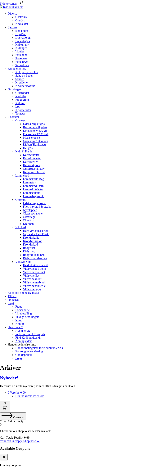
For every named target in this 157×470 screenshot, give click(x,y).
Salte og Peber (24, 75)
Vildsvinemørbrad (34, 282)
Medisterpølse (31, 137)
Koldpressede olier (26, 72)
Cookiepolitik (23, 354)
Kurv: (18, 320)
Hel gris (28, 148)
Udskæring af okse (34, 203)
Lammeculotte (31, 192)
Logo (18, 358)
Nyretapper (30, 210)
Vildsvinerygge (32, 289)
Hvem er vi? (15, 327)
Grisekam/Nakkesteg (35, 141)
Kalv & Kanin (24, 151)
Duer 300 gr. (23, 37)
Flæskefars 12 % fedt (35, 134)
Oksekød (20, 199)
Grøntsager (14, 89)
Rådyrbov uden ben (35, 258)
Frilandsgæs (22, 41)
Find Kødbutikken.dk (28, 337)
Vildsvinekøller (32, 279)
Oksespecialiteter (33, 213)
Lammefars (30, 182)
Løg (17, 106)
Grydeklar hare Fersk (36, 234)
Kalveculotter (31, 154)
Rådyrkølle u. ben (34, 254)
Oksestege (29, 217)
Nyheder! (13, 299)
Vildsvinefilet (31, 275)
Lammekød (22, 175)
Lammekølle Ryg (33, 179)
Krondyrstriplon (32, 241)
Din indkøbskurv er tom (29, 396)
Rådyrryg (28, 251)
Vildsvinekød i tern (34, 268)
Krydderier (22, 82)
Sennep (19, 79)
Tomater (20, 113)
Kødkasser (21, 23)
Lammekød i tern (33, 186)
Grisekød (20, 120)
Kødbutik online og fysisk (23, 292)
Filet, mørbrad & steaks (37, 206)
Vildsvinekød (23, 261)
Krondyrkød (30, 244)
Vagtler (19, 51)
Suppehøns (22, 65)
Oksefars (28, 220)
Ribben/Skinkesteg (34, 144)
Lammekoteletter (33, 189)
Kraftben (28, 223)
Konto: (19, 323)
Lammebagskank (33, 196)
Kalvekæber (30, 161)
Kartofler (20, 96)
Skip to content (9, 3)
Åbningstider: (23, 341)
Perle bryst (21, 61)
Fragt (11, 303)
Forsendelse (22, 310)
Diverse (12, 13)
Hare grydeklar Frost (35, 230)
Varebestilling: (24, 313)
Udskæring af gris (34, 123)
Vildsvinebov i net (34, 272)
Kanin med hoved (34, 172)
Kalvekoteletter (32, 158)
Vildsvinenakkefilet (34, 285)
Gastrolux (21, 17)
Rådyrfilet (29, 248)
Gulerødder (22, 92)
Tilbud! (12, 296)
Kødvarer (13, 117)
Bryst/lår (20, 34)
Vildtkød (20, 227)
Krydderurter (23, 110)
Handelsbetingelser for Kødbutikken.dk (39, 348)
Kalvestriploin (31, 165)
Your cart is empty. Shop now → (20, 441)
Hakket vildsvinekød (35, 265)
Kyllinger (21, 48)
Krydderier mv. (17, 68)
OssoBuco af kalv (34, 168)
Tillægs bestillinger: (27, 317)
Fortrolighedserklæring (29, 351)
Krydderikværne (25, 86)
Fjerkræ (12, 27)
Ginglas (20, 20)
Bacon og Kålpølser (35, 127)
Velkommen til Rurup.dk (30, 334)
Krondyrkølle (31, 237)
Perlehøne (21, 54)
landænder (21, 30)
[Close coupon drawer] (4, 457)
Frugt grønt (22, 99)
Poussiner (21, 58)
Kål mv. (20, 103)
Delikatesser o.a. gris (35, 130)
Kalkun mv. (22, 44)
